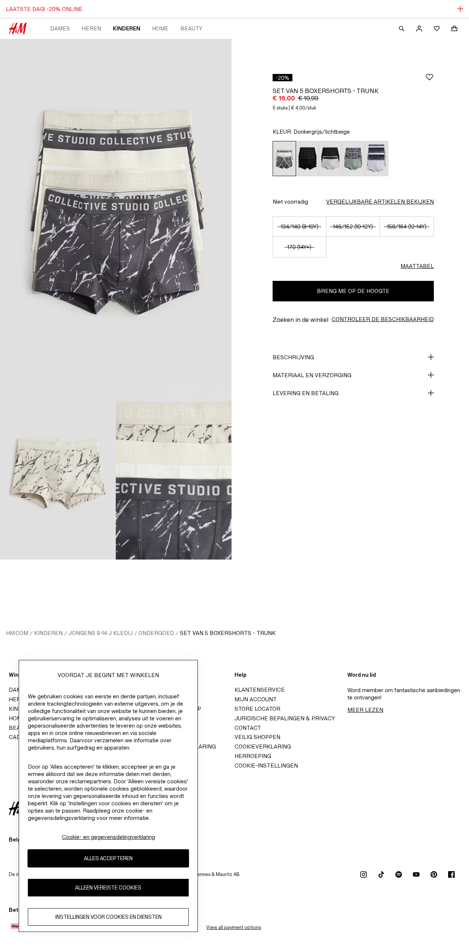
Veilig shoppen (257, 737)
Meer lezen (365, 710)
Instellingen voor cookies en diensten (108, 917)
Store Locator (257, 709)
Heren (91, 28)
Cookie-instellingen (266, 765)
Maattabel (417, 266)
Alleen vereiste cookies (108, 888)
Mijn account (255, 699)
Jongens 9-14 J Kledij (101, 633)
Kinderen (126, 28)
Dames (60, 28)
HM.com (17, 633)
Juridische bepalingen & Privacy (284, 718)
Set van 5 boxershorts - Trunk (228, 633)
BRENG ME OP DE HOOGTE (353, 291)
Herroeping (252, 756)
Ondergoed (156, 633)
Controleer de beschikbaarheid (383, 319)
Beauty (191, 28)
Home (160, 28)
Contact (247, 728)
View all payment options (233, 927)
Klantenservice (259, 690)
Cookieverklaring (262, 746)
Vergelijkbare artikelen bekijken (380, 201)
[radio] (284, 158)
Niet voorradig (290, 201)
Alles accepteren (108, 858)
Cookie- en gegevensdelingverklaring (108, 837)
